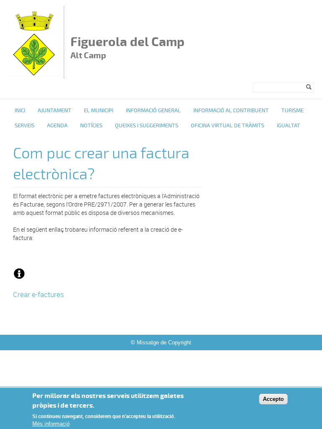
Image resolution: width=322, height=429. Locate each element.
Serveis (24, 125)
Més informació (51, 424)
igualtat (288, 125)
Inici (20, 110)
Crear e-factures (38, 294)
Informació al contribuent (231, 110)
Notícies (91, 125)
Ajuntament (54, 110)
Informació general (153, 110)
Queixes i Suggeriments (146, 125)
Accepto (273, 399)
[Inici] (34, 74)
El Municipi (98, 110)
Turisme (292, 110)
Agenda (57, 125)
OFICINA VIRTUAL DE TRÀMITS (227, 125)
